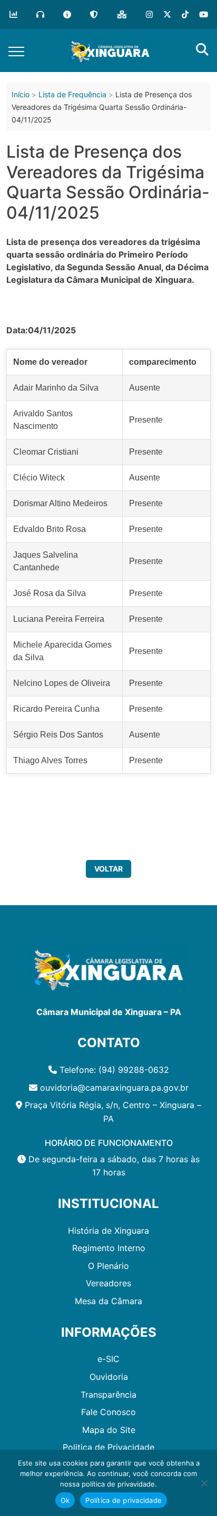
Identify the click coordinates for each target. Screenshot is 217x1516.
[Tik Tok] (185, 14)
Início (20, 94)
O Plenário (108, 1266)
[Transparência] (13, 14)
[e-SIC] (67, 14)
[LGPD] (94, 14)
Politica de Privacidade (108, 1447)
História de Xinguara (108, 1230)
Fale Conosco (108, 1412)
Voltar (108, 868)
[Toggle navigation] (16, 50)
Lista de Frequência (72, 94)
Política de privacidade (123, 1500)
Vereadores (108, 1283)
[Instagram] (149, 14)
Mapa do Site (108, 1430)
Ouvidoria (109, 1376)
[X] (167, 14)
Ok (65, 1500)
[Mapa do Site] (122, 14)
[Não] (204, 1483)
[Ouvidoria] (40, 14)
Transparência (108, 1394)
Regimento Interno (108, 1248)
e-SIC (108, 1359)
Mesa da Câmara (108, 1301)
